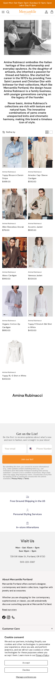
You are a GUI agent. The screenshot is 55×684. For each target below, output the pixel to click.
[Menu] (3, 12)
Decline (26, 670)
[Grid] (47, 132)
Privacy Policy (42, 655)
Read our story (9, 609)
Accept (26, 662)
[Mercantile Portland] (27, 12)
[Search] (9, 12)
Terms (26, 479)
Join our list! (27, 459)
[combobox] (31, 449)
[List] (51, 132)
